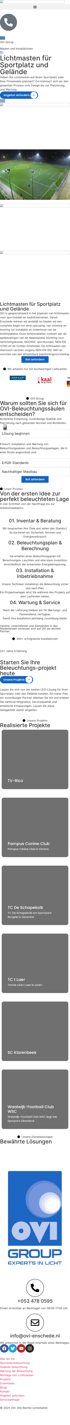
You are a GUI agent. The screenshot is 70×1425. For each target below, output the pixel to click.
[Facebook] (4, 1348)
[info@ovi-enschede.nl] (35, 1323)
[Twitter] (12, 1348)
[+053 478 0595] (35, 1288)
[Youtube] (21, 1348)
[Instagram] (29, 1348)
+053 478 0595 (35, 1301)
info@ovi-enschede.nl (35, 1336)
